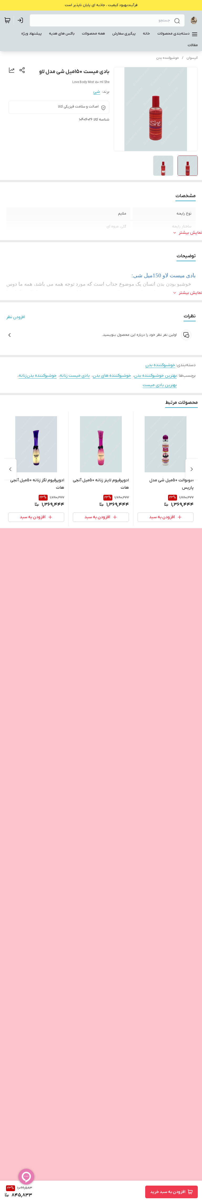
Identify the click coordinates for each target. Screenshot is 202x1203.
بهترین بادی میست (160, 385)
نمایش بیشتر (190, 232)
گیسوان (192, 58)
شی (96, 91)
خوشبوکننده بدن (167, 58)
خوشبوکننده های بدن (112, 375)
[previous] (191, 469)
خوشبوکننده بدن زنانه (38, 375)
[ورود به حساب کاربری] (21, 20)
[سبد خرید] (7, 20)
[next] (10, 469)
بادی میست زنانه (75, 375)
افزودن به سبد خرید (167, 1192)
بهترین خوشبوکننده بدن (155, 375)
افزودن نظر (15, 317)
